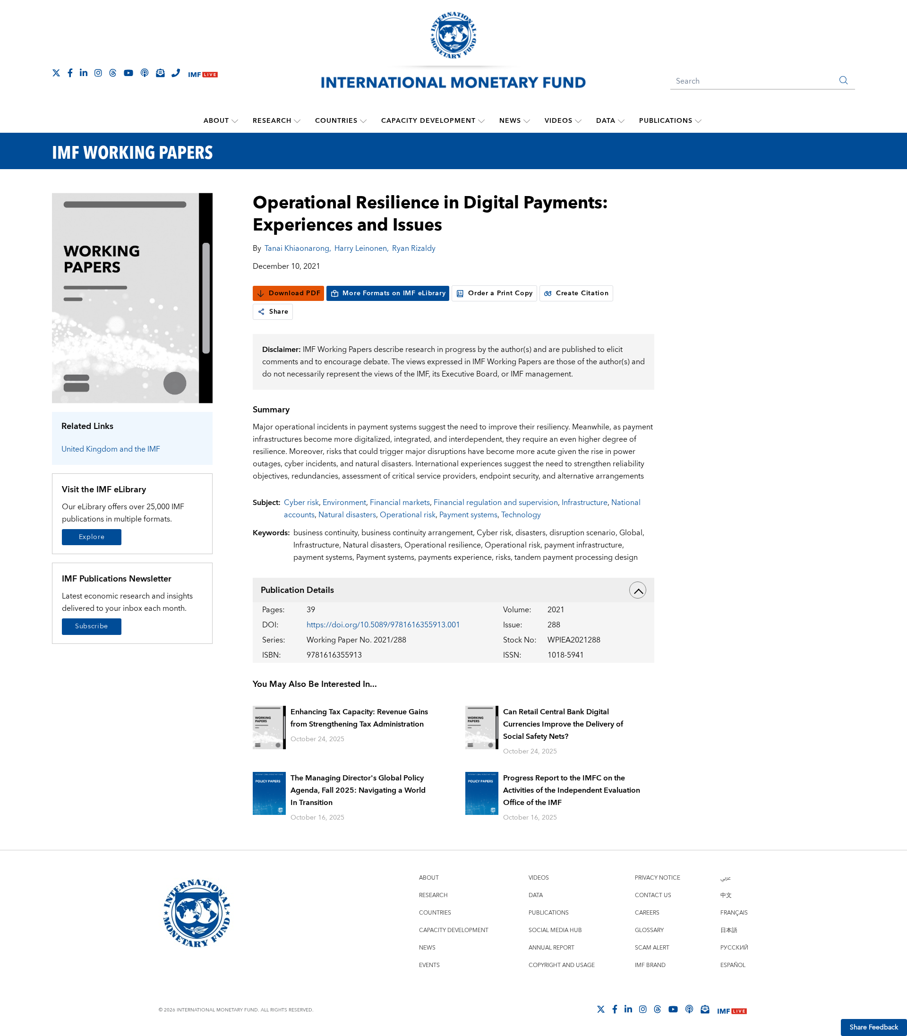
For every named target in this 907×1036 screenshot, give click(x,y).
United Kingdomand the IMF (110, 449)
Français (734, 913)
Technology (521, 515)
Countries (336, 121)
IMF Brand (650, 965)
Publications (666, 121)
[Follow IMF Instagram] (98, 72)
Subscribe (91, 626)
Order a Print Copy (500, 293)
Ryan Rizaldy (414, 248)
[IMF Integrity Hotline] (175, 72)
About (216, 121)
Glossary (649, 930)
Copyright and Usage (562, 965)
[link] (261, 312)
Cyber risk (301, 502)
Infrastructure (585, 502)
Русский (734, 948)
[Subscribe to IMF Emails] (160, 72)
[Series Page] (132, 297)
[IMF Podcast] (144, 72)
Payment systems (468, 515)
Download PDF (294, 293)
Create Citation (582, 293)
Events (429, 965)
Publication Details (297, 590)
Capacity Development (428, 121)
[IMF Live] (203, 73)
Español (732, 965)
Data (606, 121)
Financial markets (400, 502)
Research (272, 121)
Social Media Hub (555, 930)
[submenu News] (526, 121)
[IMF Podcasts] (689, 1009)
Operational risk (408, 515)
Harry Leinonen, (361, 248)
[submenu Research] (297, 121)
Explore (92, 537)
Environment (344, 502)
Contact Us (653, 895)
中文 (726, 895)
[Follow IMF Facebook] (70, 72)
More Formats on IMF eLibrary (393, 293)
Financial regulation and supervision (496, 502)
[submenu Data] (621, 121)
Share (279, 311)
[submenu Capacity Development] (481, 121)
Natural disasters (347, 515)
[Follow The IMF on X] (56, 72)
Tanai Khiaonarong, (298, 248)
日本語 (728, 930)
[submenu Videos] (578, 121)
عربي (725, 878)
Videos (559, 121)
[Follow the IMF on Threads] (113, 72)
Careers (647, 913)
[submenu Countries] (363, 121)
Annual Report (551, 948)
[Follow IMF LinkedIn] (83, 72)
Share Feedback (874, 1027)
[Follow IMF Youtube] (128, 72)
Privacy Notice (657, 878)
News (510, 121)
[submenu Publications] (698, 121)
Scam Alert (652, 948)
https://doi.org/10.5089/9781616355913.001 (383, 625)
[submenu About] (234, 121)
